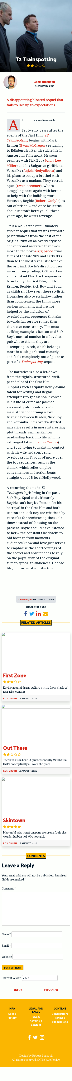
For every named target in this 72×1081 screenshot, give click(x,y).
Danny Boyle (25, 599)
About (12, 1013)
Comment (9, 888)
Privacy (35, 1016)
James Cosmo (47, 442)
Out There (15, 747)
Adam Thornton (44, 82)
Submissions (60, 1021)
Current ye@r (12, 978)
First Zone (14, 675)
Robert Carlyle (47, 201)
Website (7, 956)
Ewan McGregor (33, 145)
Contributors (60, 1013)
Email (6, 945)
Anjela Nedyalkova (38, 171)
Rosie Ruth (10, 698)
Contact (36, 1024)
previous (50, 990)
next (18, 990)
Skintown (14, 820)
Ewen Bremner (29, 186)
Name (6, 934)
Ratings (60, 1017)
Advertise (36, 1020)
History (12, 1017)
